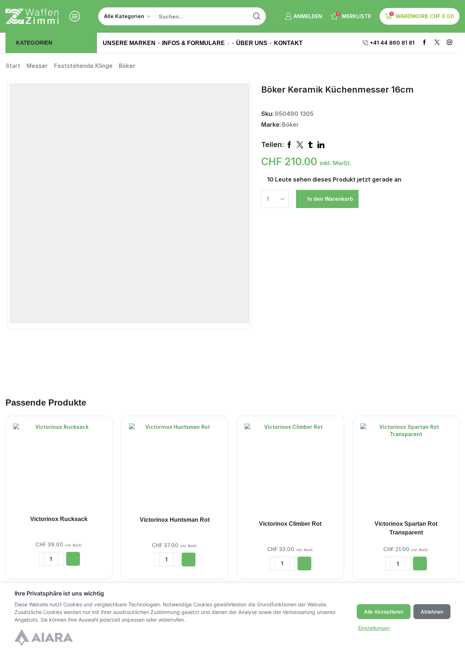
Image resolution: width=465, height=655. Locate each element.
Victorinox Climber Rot (290, 524)
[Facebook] (424, 43)
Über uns (251, 43)
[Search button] (257, 16)
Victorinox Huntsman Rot (175, 520)
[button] (73, 559)
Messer (37, 65)
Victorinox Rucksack (59, 519)
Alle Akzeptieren (383, 612)
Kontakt (288, 43)
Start (13, 65)
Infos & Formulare (193, 43)
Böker (127, 65)
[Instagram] (449, 43)
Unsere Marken (129, 43)
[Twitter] (437, 43)
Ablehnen (432, 612)
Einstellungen (374, 628)
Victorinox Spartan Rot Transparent (406, 528)
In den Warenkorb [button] (58, 469)
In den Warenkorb (330, 199)
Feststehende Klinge (83, 65)
